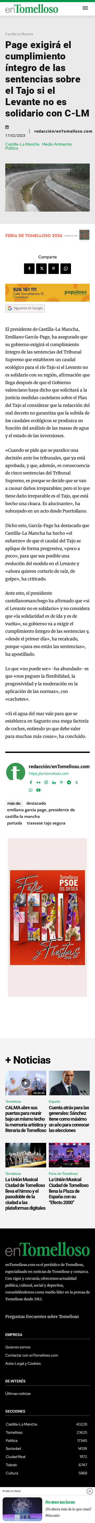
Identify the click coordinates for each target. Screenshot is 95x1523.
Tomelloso (13, 1101)
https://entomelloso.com (49, 773)
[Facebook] (29, 268)
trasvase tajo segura (46, 823)
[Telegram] (69, 781)
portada (14, 823)
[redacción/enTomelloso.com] (15, 777)
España (54, 1101)
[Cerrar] (90, 1491)
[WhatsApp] (65, 268)
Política (11, 148)
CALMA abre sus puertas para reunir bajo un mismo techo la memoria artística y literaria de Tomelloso (25, 1119)
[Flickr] (38, 781)
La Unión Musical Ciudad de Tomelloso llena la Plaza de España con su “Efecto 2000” (68, 1191)
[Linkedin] (54, 781)
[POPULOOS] (47, 300)
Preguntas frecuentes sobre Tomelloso (42, 1316)
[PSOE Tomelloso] (47, 995)
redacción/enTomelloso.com (63, 131)
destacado (36, 803)
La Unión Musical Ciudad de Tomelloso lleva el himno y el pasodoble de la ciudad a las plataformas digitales (25, 1194)
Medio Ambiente (57, 144)
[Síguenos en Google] (25, 317)
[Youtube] (38, 789)
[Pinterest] (53, 268)
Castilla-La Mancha (19, 34)
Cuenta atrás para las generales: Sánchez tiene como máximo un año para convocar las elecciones (69, 1119)
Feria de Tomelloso (63, 1173)
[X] (41, 268)
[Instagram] (46, 781)
